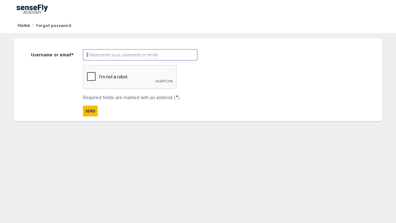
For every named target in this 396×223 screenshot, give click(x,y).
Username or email (52, 54)
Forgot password (53, 25)
